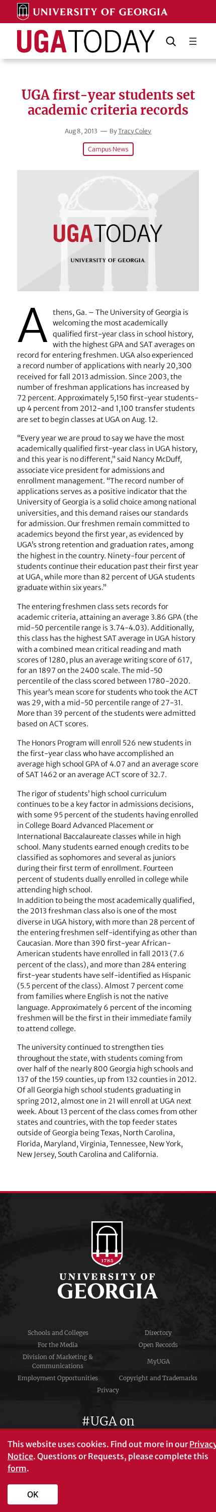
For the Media (58, 1345)
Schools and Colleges (58, 1332)
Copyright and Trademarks (158, 1378)
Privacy (108, 1390)
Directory (158, 1332)
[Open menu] (193, 41)
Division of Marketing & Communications (58, 1361)
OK (33, 1494)
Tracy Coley (134, 131)
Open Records (158, 1345)
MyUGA (158, 1361)
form (17, 1468)
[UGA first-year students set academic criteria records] (107, 230)
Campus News (108, 149)
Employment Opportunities (58, 1378)
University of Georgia (108, 1260)
